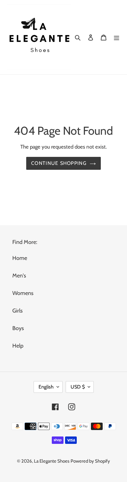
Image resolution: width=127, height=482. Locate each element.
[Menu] (116, 37)
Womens (22, 293)
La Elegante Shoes (51, 461)
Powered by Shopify (90, 461)
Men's (19, 275)
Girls (17, 310)
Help (17, 345)
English (46, 387)
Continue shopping (59, 163)
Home (19, 258)
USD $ (78, 387)
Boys (18, 328)
